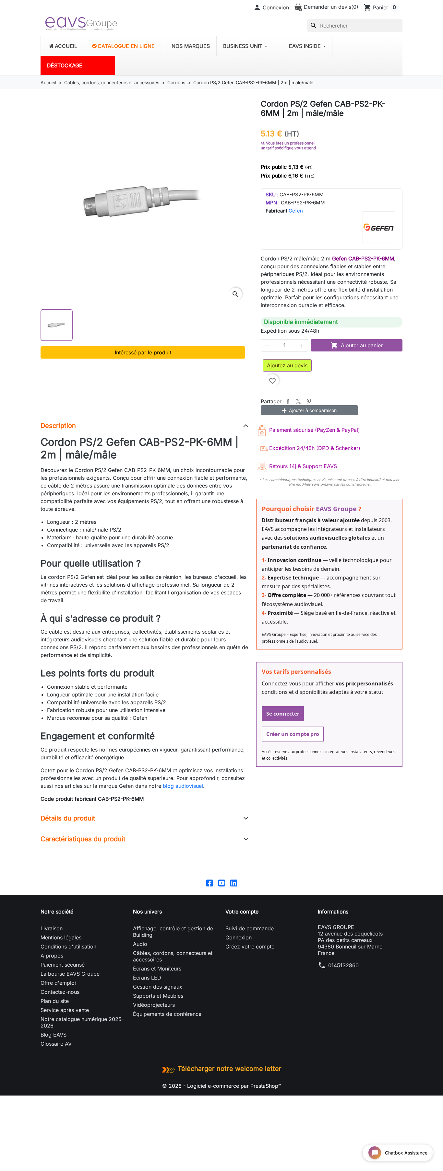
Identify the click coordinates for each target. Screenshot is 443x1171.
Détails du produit (68, 818)
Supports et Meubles (158, 996)
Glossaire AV (56, 1043)
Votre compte (241, 911)
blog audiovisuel (183, 786)
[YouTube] (221, 883)
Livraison (52, 928)
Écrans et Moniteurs (157, 968)
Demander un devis (330, 7)
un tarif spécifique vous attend (288, 147)
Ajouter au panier (356, 345)
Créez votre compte (249, 946)
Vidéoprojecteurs (154, 1005)
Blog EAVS (53, 1034)
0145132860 (343, 965)
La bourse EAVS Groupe (70, 973)
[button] (271, 7)
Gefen (296, 211)
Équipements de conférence (167, 1014)
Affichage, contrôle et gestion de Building (173, 931)
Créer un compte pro (292, 734)
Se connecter (282, 713)
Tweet (298, 401)
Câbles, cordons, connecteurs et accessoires (172, 956)
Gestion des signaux (157, 986)
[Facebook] (209, 883)
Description (58, 426)
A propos (52, 955)
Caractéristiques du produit (83, 839)
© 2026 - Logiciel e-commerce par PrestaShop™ (221, 1086)
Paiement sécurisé (63, 964)
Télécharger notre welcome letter (229, 1069)
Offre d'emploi (58, 983)
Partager (288, 401)
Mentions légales (61, 937)
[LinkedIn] (233, 883)
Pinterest (309, 401)
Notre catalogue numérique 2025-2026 (82, 1022)
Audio (140, 944)
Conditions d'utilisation (68, 946)
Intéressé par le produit (143, 352)
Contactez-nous (60, 992)
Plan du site (55, 1001)
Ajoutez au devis (287, 365)
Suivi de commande (249, 928)
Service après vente (65, 1010)
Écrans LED (147, 977)
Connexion (238, 937)
